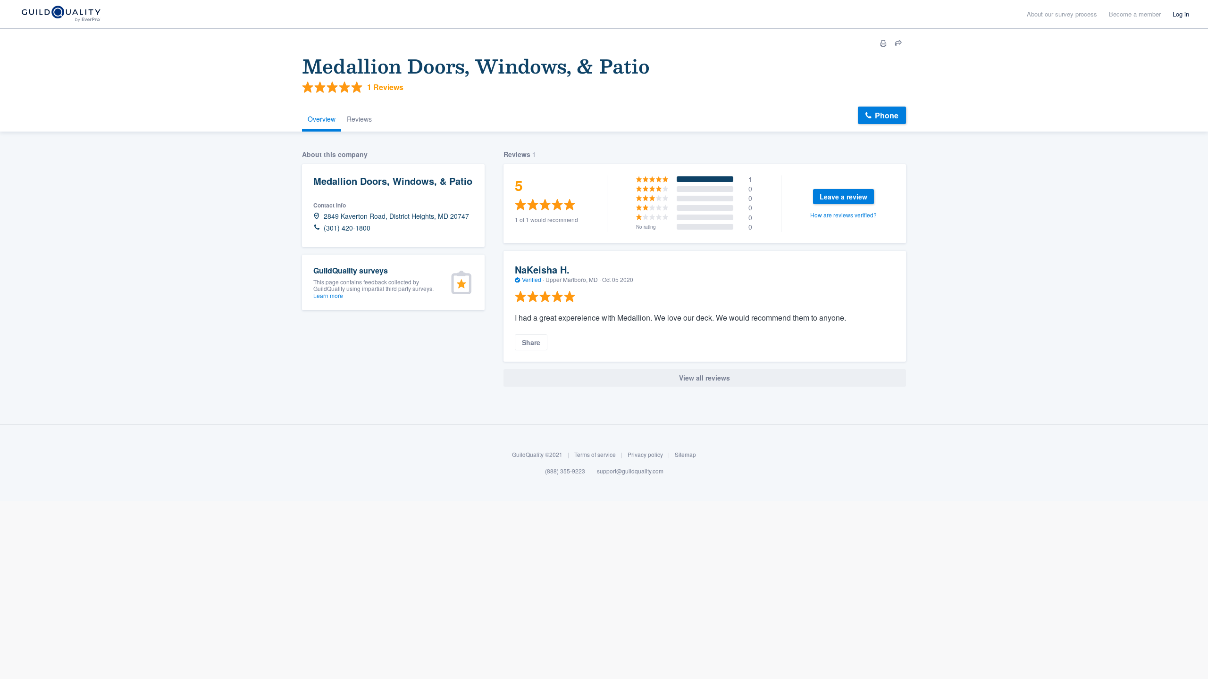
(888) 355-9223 (565, 471)
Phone (886, 115)
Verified (531, 279)
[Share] (898, 43)
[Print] (883, 43)
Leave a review (843, 196)
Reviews (359, 119)
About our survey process (1062, 13)
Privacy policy (645, 454)
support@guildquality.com (630, 471)
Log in (1181, 13)
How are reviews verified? (843, 215)
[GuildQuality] (60, 14)
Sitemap (685, 454)
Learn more (328, 295)
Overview (322, 119)
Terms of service (595, 454)
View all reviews (704, 377)
